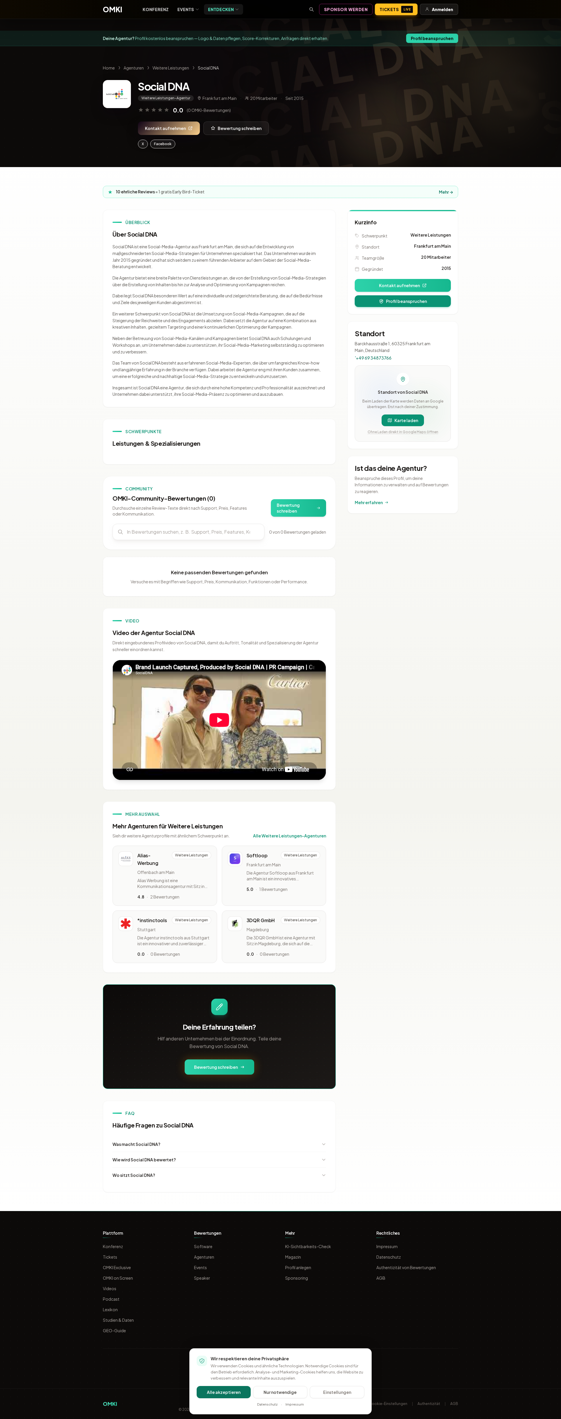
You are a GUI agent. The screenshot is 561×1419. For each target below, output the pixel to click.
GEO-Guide (114, 1330)
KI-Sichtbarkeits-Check (308, 1246)
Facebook (163, 144)
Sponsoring (296, 1278)
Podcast (111, 1299)
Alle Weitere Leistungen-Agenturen (289, 835)
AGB (380, 1278)
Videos (109, 1288)
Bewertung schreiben (240, 128)
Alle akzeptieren (223, 1392)
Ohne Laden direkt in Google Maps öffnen (403, 432)
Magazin (293, 1257)
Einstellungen (337, 1392)
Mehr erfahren (369, 502)
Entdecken (221, 9)
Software (203, 1246)
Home (109, 67)
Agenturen (134, 67)
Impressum (387, 1246)
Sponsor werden (346, 9)
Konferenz (156, 9)
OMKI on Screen (118, 1278)
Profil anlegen (298, 1267)
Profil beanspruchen (432, 38)
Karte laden (406, 420)
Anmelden (442, 9)
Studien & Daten (118, 1320)
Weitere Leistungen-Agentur (165, 98)
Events (185, 9)
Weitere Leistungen (171, 67)
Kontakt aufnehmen (165, 128)
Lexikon (110, 1309)
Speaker (202, 1278)
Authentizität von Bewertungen (406, 1267)
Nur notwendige (280, 1392)
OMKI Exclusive (117, 1267)
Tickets (395, 9)
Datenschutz (388, 1257)
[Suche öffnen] (311, 9)
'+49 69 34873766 (373, 357)
